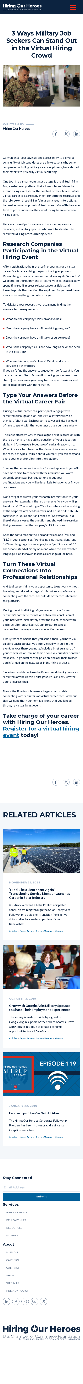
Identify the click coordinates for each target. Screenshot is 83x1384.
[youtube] (34, 1301)
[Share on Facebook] (56, 134)
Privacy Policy (17, 1290)
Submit (41, 1196)
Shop (10, 1275)
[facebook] (15, 1301)
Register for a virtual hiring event (41, 731)
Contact (13, 1267)
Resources (14, 1227)
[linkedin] (6, 1301)
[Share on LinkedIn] (76, 134)
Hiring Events (17, 1212)
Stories (12, 1235)
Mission (12, 1252)
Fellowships (16, 1220)
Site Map (12, 1283)
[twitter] (43, 1301)
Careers (12, 1260)
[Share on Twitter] (66, 134)
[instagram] (25, 1301)
